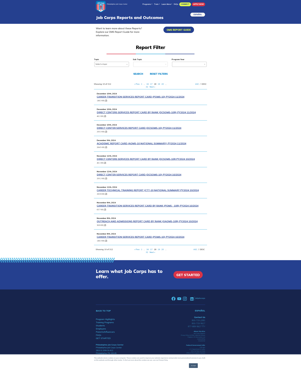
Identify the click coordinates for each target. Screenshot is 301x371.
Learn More (166, 4)
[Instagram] (184, 299)
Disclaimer (201, 341)
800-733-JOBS (198, 320)
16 (147, 84)
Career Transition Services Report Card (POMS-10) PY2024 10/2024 (140, 236)
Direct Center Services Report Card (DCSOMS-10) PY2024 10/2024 (139, 174)
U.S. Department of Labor (197, 349)
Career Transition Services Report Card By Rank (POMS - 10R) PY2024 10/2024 (147, 205)
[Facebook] (173, 299)
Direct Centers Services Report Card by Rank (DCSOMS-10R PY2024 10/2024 (146, 159)
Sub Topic (137, 59)
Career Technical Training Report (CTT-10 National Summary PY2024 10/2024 (148, 190)
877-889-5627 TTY (196, 326)
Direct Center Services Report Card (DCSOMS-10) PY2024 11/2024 (139, 127)
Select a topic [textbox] (101, 64)
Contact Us (199, 317)
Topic (96, 59)
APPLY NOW (198, 4)
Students (100, 325)
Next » (152, 87)
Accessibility (201, 339)
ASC (197, 84)
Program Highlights (105, 319)
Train (156, 4)
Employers (101, 328)
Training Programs (105, 322)
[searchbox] (173, 64)
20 (162, 84)
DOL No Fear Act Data (198, 351)
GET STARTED (103, 338)
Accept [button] (193, 365)
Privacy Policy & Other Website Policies (193, 335)
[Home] (101, 6)
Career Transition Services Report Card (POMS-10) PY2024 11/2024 (140, 96)
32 (147, 87)
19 (159, 84)
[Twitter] (188, 299)
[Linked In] (192, 299)
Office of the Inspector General (195, 353)
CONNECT (185, 4)
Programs (147, 4)
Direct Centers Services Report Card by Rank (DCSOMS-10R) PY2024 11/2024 (146, 112)
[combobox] (111, 64)
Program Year (178, 59)
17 (151, 84)
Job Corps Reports (199, 333)
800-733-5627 (198, 323)
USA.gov (202, 347)
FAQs (176, 4)
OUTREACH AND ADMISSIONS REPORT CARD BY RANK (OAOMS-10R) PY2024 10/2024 (147, 221)
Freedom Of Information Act (196, 337)
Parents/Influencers (105, 332)
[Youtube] (179, 299)
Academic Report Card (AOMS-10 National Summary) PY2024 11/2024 (141, 143)
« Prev (137, 84)
